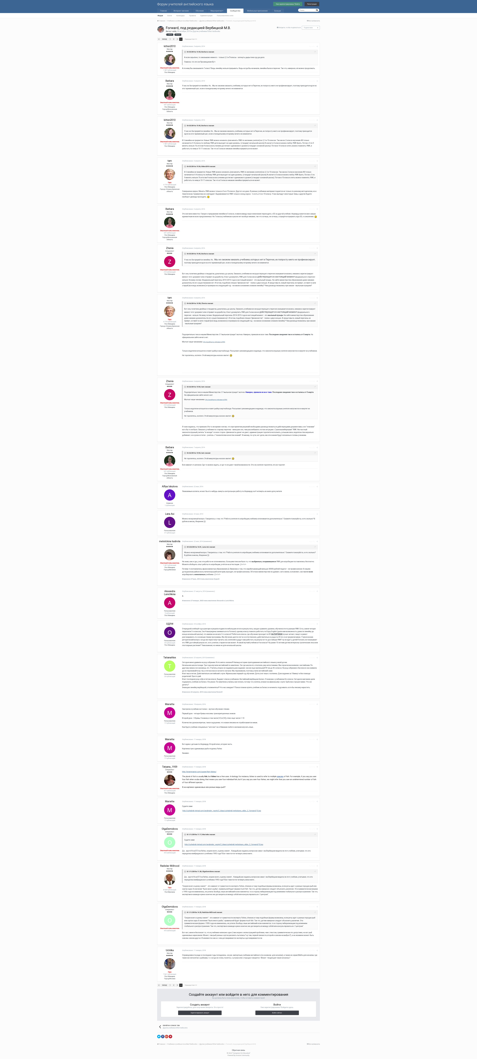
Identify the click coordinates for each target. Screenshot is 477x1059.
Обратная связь (238, 1050)
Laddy (174, 31)
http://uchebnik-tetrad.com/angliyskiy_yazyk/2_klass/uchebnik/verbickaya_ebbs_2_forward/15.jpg (221, 811)
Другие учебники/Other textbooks (206, 31)
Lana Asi (169, 513)
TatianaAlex (169, 657)
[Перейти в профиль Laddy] (160, 29)
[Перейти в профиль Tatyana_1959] (169, 780)
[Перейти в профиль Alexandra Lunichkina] (169, 602)
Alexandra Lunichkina (169, 593)
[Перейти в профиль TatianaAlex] (169, 666)
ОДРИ (169, 623)
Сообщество (235, 11)
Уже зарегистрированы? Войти (288, 4)
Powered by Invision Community (238, 1055)
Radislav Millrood (169, 865)
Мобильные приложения (257, 11)
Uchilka (170, 950)
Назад (164, 39)
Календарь (180, 16)
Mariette (169, 704)
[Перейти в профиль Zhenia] (169, 261)
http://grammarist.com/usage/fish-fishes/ (199, 772)
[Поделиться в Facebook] (162, 1036)
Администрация (206, 16)
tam (170, 160)
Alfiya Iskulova (170, 486)
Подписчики (308, 28)
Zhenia (169, 248)
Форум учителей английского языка (185, 4)
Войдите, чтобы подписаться (290, 27)
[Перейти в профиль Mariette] (169, 712)
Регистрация (312, 4)
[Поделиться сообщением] (317, 46)
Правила (192, 16)
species (280, 776)
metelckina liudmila (169, 541)
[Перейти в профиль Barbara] (169, 94)
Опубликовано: (193, 46)
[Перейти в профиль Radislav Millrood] (169, 879)
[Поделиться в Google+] (166, 1036)
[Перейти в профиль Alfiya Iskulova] (169, 495)
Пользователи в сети (225, 16)
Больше (277, 11)
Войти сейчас (277, 1013)
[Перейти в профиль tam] (169, 174)
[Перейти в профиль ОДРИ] (169, 632)
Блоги (169, 16)
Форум (160, 16)
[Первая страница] (159, 39)
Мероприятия (216, 11)
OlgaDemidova (170, 828)
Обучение (200, 11)
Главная (163, 11)
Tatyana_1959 (169, 766)
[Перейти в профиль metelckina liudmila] (169, 554)
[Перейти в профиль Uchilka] (169, 963)
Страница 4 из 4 (190, 39)
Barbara (169, 80)
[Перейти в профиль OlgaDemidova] (169, 842)
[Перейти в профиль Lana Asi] (169, 522)
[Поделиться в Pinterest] (170, 1036)
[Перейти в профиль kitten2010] (169, 59)
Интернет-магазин (181, 11)
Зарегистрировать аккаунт (200, 1013)
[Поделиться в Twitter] (159, 1036)
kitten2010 (170, 46)
